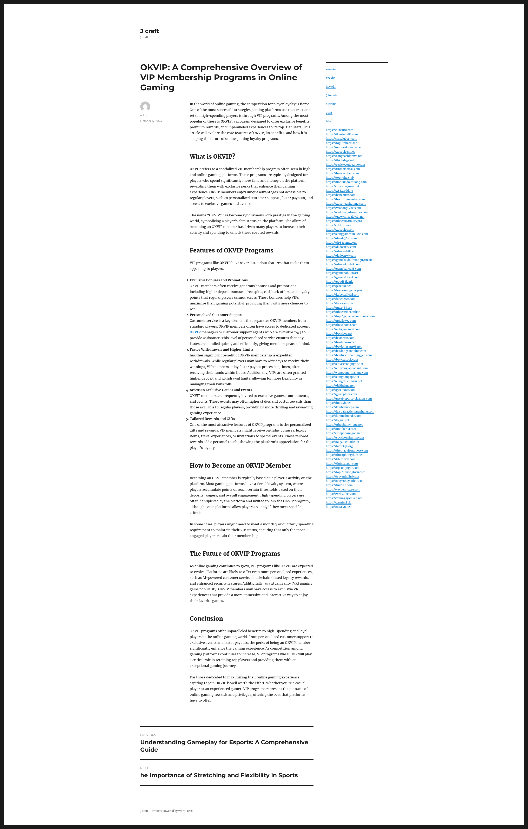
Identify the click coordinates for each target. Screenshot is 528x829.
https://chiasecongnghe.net (344, 364)
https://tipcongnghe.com (342, 468)
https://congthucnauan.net (344, 381)
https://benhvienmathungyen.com (349, 355)
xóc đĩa (330, 78)
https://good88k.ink (339, 281)
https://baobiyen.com (340, 338)
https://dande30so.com (341, 238)
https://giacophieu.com (341, 394)
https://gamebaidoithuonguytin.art (349, 260)
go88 (329, 112)
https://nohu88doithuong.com (346, 182)
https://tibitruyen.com (341, 459)
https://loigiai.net (337, 420)
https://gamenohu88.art (342, 273)
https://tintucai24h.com (342, 463)
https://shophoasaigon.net (344, 433)
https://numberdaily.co (341, 429)
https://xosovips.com (340, 229)
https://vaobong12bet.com (343, 208)
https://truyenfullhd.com (342, 476)
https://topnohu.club (340, 177)
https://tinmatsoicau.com (343, 169)
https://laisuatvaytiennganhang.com (350, 411)
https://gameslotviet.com (342, 277)
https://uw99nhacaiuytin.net (345, 216)
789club (331, 95)
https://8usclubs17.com (341, 138)
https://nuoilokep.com (341, 320)
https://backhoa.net (339, 333)
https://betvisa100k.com (342, 359)
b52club (331, 104)
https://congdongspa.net (342, 377)
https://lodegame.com (340, 303)
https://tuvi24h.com (339, 485)
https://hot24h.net (338, 403)
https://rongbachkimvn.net (344, 156)
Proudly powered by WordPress (172, 811)
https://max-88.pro (339, 307)
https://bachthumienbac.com (345, 199)
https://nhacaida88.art (341, 251)
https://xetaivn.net (338, 507)
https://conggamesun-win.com (347, 234)
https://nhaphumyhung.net (344, 424)
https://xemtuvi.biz (338, 502)
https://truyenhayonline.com (345, 481)
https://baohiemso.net (341, 342)
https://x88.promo (338, 225)
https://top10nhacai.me (341, 143)
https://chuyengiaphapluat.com (347, 368)
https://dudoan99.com (341, 255)
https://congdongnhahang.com (347, 372)
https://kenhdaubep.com (342, 407)
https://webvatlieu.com (341, 494)
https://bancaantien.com (342, 173)
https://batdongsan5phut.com (346, 351)
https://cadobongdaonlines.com (347, 212)
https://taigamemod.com (342, 442)
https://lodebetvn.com (341, 299)
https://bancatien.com (341, 195)
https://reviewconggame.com (345, 164)
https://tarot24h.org (339, 446)
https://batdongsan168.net (344, 346)
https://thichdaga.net (340, 160)
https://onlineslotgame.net (344, 147)
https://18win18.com (339, 130)
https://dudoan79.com (341, 247)
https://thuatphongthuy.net (344, 455)
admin (144, 115)
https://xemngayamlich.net (344, 498)
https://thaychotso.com (341, 325)
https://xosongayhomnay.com (346, 203)
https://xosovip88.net (340, 151)
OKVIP (195, 332)
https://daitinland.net (340, 385)
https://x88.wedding (339, 190)
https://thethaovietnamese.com (347, 450)
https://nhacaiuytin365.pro (344, 221)
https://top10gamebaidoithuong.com (350, 316)
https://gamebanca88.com (343, 268)
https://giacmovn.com (341, 390)
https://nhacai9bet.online (343, 312)
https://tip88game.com (341, 242)
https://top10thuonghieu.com (345, 472)
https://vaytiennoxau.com (343, 489)
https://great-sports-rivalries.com (349, 398)
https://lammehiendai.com (344, 416)
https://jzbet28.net (338, 286)
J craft (149, 30)
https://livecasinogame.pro (344, 290)
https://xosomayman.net (342, 186)
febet (329, 121)
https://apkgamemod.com (343, 329)
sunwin (331, 69)
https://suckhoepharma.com (345, 437)
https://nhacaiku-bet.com (343, 264)
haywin (331, 86)
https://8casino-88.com (342, 134)
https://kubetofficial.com (342, 294)
